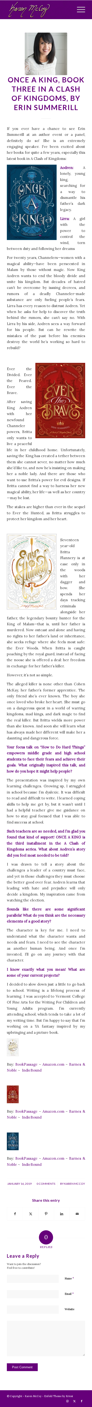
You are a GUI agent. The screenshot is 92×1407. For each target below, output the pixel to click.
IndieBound (32, 1070)
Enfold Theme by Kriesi (58, 1396)
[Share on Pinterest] (46, 1213)
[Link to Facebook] (81, 1401)
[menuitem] (78, 9)
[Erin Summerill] (46, 54)
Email (69, 1294)
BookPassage (26, 1064)
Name (69, 1278)
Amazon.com (54, 1064)
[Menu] (78, 9)
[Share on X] (30, 1213)
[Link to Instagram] (67, 1401)
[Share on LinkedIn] (61, 1213)
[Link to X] (74, 1401)
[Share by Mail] (77, 1213)
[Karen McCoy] (38, 9)
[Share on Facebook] (15, 1213)
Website (69, 1309)
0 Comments (46, 1183)
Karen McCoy (74, 1183)
